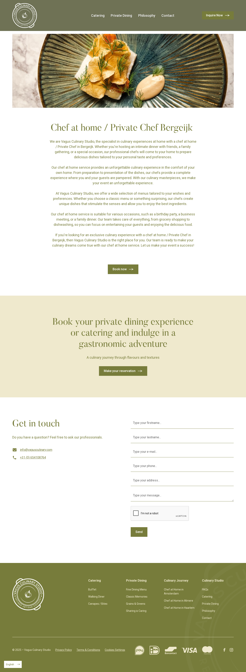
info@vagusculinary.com (36, 450)
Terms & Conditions (88, 649)
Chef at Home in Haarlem (179, 607)
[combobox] (13, 664)
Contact (167, 15)
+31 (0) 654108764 (33, 457)
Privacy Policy (63, 649)
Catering (98, 15)
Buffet (92, 589)
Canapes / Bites (97, 603)
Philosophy (146, 15)
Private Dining (121, 15)
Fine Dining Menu (136, 589)
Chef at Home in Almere (178, 600)
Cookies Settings (115, 649)
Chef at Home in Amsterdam (174, 591)
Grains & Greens (135, 603)
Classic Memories (136, 596)
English (10, 664)
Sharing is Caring (136, 610)
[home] (24, 15)
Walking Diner (96, 596)
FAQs (205, 589)
